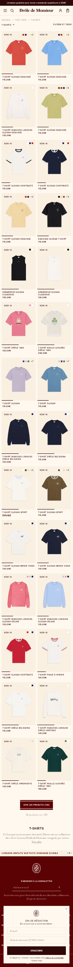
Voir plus (37, 842)
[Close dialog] (66, 909)
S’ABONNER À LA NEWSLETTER (36, 881)
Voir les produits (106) (36, 805)
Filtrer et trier (62, 24)
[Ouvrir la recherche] (12, 11)
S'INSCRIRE (36, 950)
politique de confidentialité (54, 958)
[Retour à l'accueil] (36, 868)
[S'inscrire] (57, 887)
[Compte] (60, 11)
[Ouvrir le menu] (5, 10)
